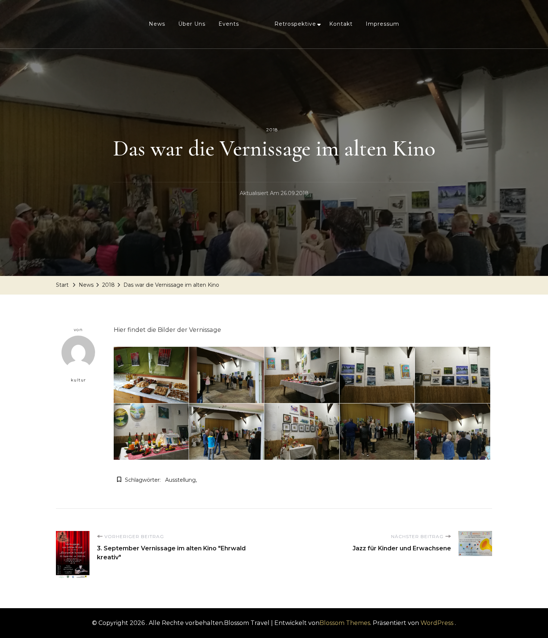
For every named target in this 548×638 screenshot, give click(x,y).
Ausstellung (180, 480)
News (157, 24)
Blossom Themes (344, 622)
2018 (272, 129)
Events (228, 24)
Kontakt (341, 24)
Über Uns (191, 24)
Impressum (382, 24)
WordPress (437, 622)
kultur (78, 380)
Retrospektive (295, 24)
